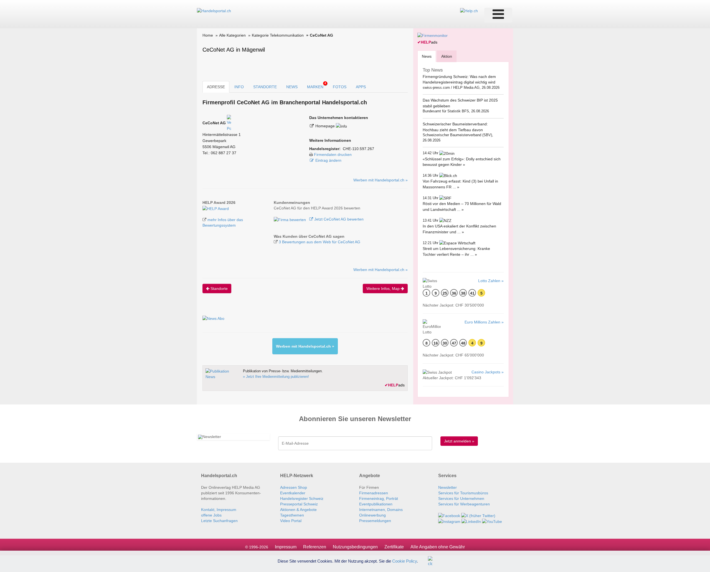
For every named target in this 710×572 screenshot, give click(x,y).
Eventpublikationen (375, 504)
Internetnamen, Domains (381, 509)
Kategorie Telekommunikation (278, 35)
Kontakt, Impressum (218, 509)
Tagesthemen (292, 515)
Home (207, 35)
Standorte (218, 288)
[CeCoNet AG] (215, 208)
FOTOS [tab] (339, 87)
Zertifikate (394, 547)
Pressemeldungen (375, 520)
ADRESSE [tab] (216, 87)
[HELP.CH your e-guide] (469, 10)
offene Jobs (211, 515)
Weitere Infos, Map (383, 288)
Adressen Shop (293, 487)
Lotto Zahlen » (491, 281)
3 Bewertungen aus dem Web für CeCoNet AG (319, 242)
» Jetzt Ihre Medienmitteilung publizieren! (276, 376)
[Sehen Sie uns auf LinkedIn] (471, 521)
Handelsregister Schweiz (301, 498)
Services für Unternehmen (461, 498)
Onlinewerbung (372, 515)
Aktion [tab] (446, 56)
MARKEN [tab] (316, 85)
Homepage (325, 126)
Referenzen (314, 547)
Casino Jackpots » (487, 372)
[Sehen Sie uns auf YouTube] (492, 521)
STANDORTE (265, 87)
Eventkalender (292, 493)
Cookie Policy (404, 560)
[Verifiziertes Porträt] (229, 123)
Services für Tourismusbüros (463, 493)
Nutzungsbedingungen (355, 547)
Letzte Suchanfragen (219, 520)
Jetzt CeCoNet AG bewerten (338, 219)
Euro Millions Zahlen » (484, 322)
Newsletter (447, 487)
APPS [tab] (361, 87)
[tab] (426, 56)
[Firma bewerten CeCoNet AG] (290, 219)
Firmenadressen (373, 493)
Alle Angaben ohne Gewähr (437, 547)
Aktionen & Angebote (298, 509)
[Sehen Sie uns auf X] (478, 515)
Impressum (285, 547)
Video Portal (290, 520)
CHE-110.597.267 (358, 148)
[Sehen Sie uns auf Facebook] (449, 515)
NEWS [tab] (292, 87)
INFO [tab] (239, 87)
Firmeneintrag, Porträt (378, 498)
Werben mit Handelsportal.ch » (380, 180)
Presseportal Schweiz (299, 504)
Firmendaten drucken (333, 154)
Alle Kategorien (232, 35)
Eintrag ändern (328, 160)
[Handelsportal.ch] (214, 10)
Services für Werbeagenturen (464, 504)
